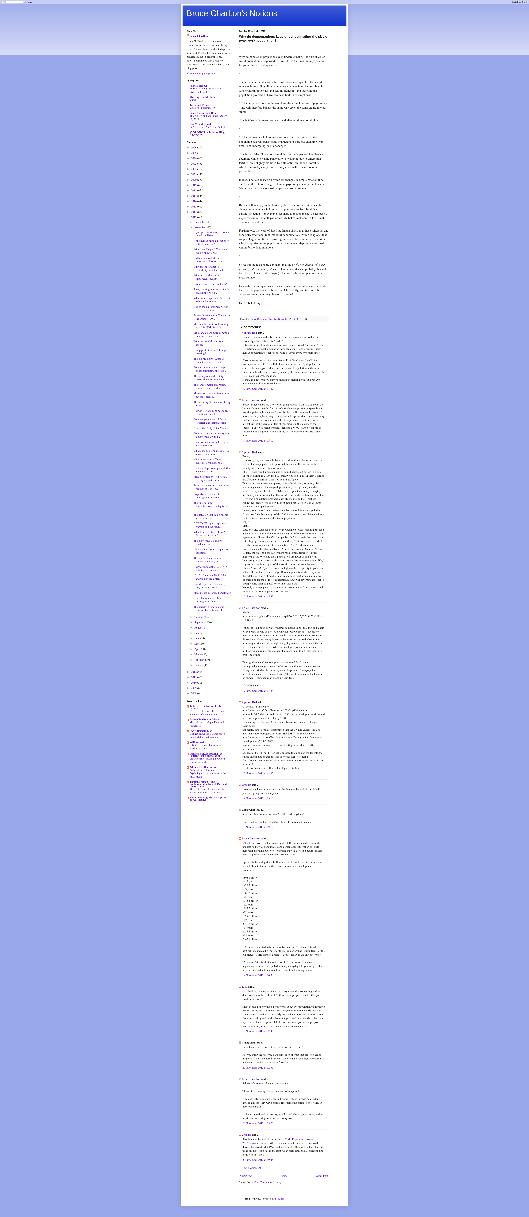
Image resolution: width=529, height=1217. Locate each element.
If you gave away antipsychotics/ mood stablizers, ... (212, 233)
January (199, 665)
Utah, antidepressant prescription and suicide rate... (212, 469)
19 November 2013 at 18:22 (257, 773)
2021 (194, 174)
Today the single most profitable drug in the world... (211, 290)
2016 (194, 201)
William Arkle (198, 742)
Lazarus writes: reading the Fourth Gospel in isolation (206, 755)
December (200, 222)
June (197, 638)
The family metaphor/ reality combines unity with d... (210, 386)
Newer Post (246, 1176)
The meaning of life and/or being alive (212, 403)
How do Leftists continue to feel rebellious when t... (211, 412)
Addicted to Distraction (203, 767)
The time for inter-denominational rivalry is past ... (211, 506)
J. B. (244, 987)
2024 (194, 158)
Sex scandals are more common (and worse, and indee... (211, 334)
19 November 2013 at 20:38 (257, 975)
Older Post (322, 1176)
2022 (194, 169)
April (197, 649)
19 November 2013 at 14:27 (257, 388)
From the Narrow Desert (204, 113)
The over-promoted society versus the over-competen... (210, 377)
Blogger (279, 1198)
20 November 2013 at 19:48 (257, 1160)
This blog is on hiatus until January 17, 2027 (208, 117)
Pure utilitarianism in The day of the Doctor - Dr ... (212, 316)
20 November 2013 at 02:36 (257, 1067)
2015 (194, 206)
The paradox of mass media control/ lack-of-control (209, 608)
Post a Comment (251, 1168)
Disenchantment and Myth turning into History (208, 599)
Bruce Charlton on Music (205, 719)
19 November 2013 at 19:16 (257, 798)
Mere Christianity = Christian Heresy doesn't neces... (210, 478)
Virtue (193, 99)
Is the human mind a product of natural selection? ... (211, 242)
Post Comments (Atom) (267, 1182)
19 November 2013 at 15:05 (257, 440)
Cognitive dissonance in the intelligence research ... (209, 495)
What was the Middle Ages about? (209, 342)
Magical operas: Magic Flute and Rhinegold (207, 723)
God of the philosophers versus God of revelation (211, 308)
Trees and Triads (200, 105)
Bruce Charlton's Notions (232, 13)
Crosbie (246, 785)
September (200, 622)
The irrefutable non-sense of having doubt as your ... (209, 559)
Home (284, 1176)
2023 (194, 163)
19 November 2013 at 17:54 (257, 690)
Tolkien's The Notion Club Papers (205, 707)
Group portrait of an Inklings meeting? (210, 351)
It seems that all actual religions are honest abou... (212, 443)
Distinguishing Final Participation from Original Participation (207, 735)
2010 (194, 682)
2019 (194, 185)
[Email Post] (305, 318)
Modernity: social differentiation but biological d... (212, 394)
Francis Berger (198, 86)
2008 (194, 693)
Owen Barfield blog (201, 731)
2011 (194, 677)
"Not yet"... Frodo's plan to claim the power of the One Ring (207, 712)
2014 (194, 212)
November (200, 227)
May (197, 643)
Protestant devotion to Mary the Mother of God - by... (211, 487)
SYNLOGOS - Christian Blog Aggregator (207, 133)
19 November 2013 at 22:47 (257, 1031)
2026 (194, 147)
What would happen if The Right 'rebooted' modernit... (212, 299)
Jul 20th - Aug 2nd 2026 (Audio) (207, 127)
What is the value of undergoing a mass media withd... (212, 435)
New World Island (200, 124)
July (197, 633)
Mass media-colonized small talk (212, 593)
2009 (194, 688)
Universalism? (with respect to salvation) (211, 550)
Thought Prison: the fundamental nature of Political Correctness (207, 790)
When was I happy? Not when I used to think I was (211, 250)
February (199, 660)
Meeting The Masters (202, 97)
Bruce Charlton (251, 400)
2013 (194, 217)
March (198, 654)
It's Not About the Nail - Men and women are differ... (210, 577)
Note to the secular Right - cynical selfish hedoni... (208, 461)
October (199, 617)
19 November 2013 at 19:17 (257, 827)
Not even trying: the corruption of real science (208, 798)
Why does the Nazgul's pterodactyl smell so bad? (209, 268)
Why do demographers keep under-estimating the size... (210, 368)
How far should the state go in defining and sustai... (210, 568)
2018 (194, 190)
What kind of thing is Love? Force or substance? (209, 533)
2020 (194, 179)
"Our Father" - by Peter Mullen (211, 428)
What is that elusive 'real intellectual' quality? (207, 276)
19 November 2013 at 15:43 (257, 596)
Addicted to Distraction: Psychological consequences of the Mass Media (208, 773)
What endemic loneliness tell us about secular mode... (211, 452)
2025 (194, 153)
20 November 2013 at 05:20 (257, 1123)
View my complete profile (201, 73)
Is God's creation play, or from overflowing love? (205, 746)
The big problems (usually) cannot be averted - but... (209, 360)
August (198, 627)
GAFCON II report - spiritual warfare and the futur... (210, 524)
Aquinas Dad (249, 333)
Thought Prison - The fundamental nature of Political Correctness (208, 784)
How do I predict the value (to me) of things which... (210, 585)
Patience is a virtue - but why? (210, 284)
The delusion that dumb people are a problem (211, 516)
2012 (194, 672)
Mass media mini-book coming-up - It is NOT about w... (212, 325)
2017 (194, 196)
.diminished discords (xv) (203, 107)
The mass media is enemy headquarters (208, 542)
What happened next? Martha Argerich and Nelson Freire (210, 420)
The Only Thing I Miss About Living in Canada (206, 90)
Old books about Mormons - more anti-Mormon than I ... (210, 259)
